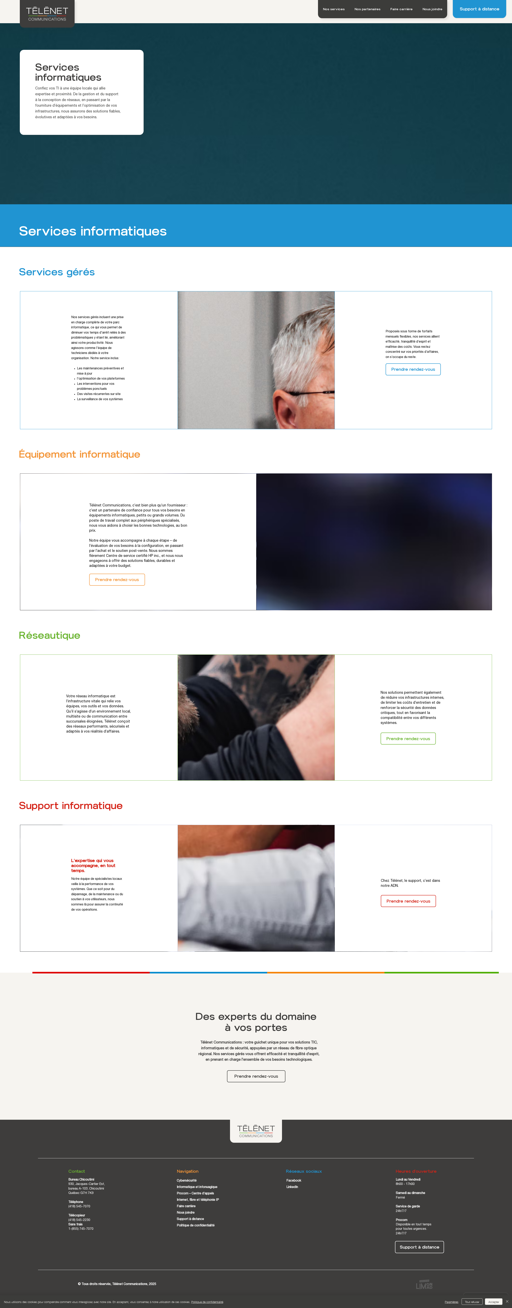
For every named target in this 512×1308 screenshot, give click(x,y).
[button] (333, 9)
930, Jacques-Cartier (83, 1184)
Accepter (493, 1301)
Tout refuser (472, 1301)
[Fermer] (507, 1301)
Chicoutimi (96, 1189)
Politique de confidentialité (196, 1225)
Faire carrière (186, 1206)
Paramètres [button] (451, 1301)
